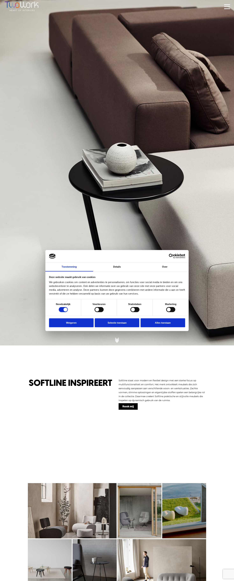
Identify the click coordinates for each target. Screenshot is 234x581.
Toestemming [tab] (69, 266)
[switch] (99, 309)
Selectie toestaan (117, 322)
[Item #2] (139, 510)
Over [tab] (164, 266)
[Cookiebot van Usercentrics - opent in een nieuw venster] (171, 256)
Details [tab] (117, 266)
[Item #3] (184, 510)
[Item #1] (72, 510)
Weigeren (71, 322)
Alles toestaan (163, 322)
